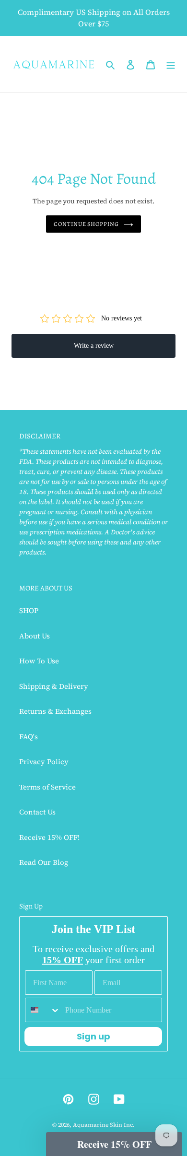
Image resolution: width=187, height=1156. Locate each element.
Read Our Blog (43, 862)
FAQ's (28, 736)
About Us (34, 636)
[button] (114, 1144)
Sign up (93, 1036)
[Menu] (171, 64)
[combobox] (42, 1010)
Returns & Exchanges (55, 711)
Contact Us (37, 812)
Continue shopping (86, 224)
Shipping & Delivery (53, 686)
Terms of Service (47, 787)
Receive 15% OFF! (49, 837)
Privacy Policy (44, 761)
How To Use (39, 661)
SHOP (28, 610)
